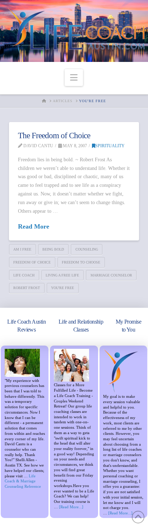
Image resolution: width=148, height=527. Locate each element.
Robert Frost (26, 288)
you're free (62, 288)
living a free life (62, 275)
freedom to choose (81, 262)
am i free (22, 249)
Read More (33, 226)
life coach (23, 275)
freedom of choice (32, 262)
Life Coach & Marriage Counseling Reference (23, 481)
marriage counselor (111, 275)
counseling (86, 249)
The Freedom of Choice (54, 135)
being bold (53, 249)
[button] (74, 77)
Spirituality (110, 145)
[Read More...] (71, 507)
